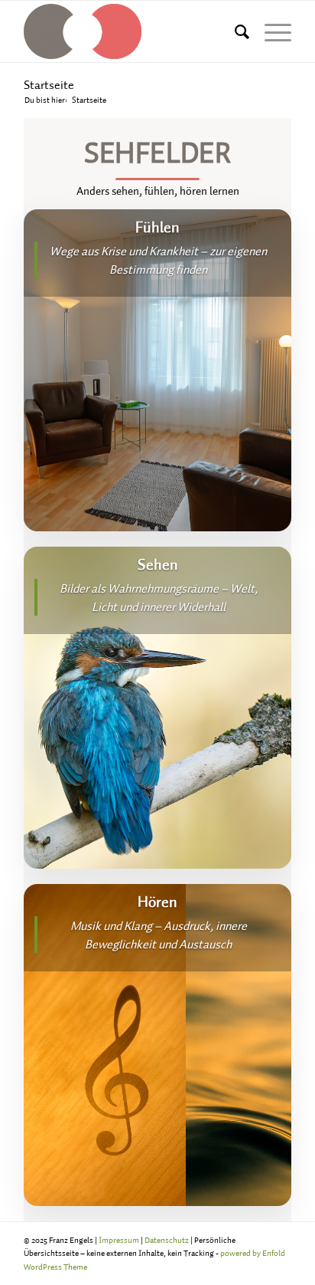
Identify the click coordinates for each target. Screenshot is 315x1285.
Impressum (119, 1239)
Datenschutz (167, 1239)
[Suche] (234, 31)
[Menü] (270, 31)
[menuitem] (234, 31)
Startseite (49, 84)
